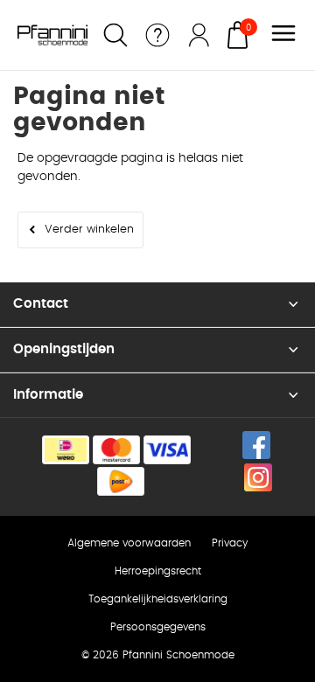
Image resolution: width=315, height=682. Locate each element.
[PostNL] (120, 481)
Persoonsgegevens (158, 627)
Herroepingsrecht (158, 571)
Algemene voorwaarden (129, 543)
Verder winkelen (89, 229)
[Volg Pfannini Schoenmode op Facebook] (256, 445)
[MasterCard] (116, 449)
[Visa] (167, 449)
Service (158, 35)
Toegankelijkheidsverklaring (158, 599)
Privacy (230, 543)
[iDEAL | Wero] (65, 449)
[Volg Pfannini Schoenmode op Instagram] (258, 477)
